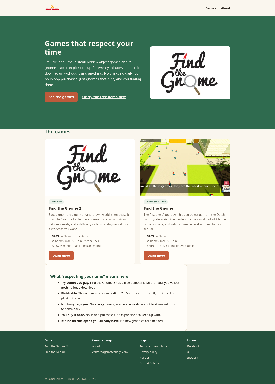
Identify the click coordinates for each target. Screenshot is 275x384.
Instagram (194, 357)
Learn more (61, 256)
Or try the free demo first (104, 96)
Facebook (193, 346)
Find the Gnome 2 (56, 346)
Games (211, 8)
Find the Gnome (55, 352)
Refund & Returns (151, 363)
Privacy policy (148, 352)
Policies (144, 357)
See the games (61, 96)
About (225, 8)
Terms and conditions (153, 346)
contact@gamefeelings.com (110, 352)
